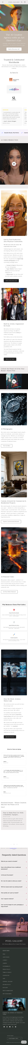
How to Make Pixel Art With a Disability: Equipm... (13, 814)
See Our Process (10, 736)
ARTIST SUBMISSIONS (8, 990)
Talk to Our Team (10, 359)
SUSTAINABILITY (6, 966)
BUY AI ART (5, 987)
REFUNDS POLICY (7, 984)
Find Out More (6, 445)
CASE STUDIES (6, 957)
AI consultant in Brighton (13, 848)
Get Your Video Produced (9, 591)
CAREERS (5, 963)
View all (3, 807)
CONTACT (5, 960)
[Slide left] (11, 844)
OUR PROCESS (6, 975)
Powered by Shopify (18, 1042)
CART (4, 978)
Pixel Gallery (12, 1042)
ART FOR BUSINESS (7, 993)
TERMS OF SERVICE (7, 972)
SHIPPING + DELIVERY (7, 981)
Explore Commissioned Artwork (11, 521)
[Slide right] (16, 844)
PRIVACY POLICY (6, 969)
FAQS (4, 954)
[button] (2, 2)
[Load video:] (14, 164)
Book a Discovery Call (14, 49)
